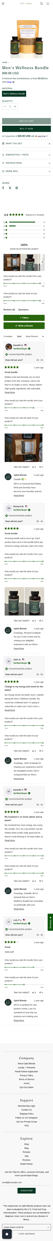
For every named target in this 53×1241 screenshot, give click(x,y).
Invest (26, 1083)
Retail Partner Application (26, 1071)
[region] (24, 262)
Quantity (7, 101)
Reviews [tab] (9, 310)
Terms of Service (26, 1079)
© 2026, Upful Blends (26, 1234)
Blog (26, 1148)
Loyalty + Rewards (26, 1067)
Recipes (26, 1152)
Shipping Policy (27, 1113)
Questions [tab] (23, 310)
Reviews (26, 1160)
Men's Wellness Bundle (14, 93)
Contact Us (26, 1109)
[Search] (41, 3)
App (26, 1156)
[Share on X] (10, 188)
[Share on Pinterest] (17, 188)
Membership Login (26, 1106)
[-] (5, 106)
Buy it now (26, 129)
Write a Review (29, 326)
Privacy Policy (26, 1075)
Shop (26, 1144)
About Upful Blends (26, 1063)
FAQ (26, 1125)
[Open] (7, 1234)
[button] (26, 136)
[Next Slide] (42, 262)
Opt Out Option (26, 1087)
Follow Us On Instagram (26, 1117)
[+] (15, 106)
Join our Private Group (26, 1121)
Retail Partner (26, 1164)
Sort (19, 336)
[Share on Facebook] (3, 188)
